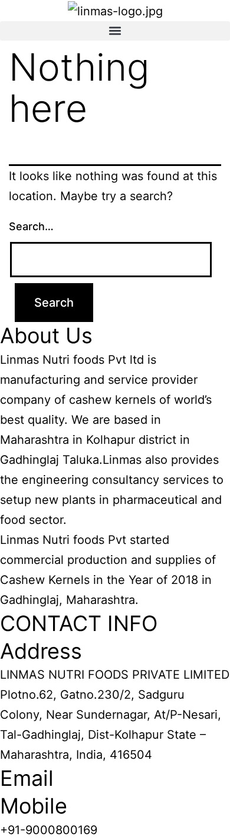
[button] (115, 31)
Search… (31, 226)
